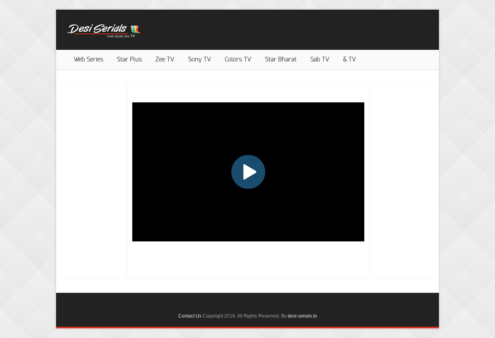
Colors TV (238, 59)
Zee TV (164, 59)
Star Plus (129, 59)
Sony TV (199, 59)
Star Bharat (281, 59)
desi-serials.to (302, 316)
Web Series (88, 59)
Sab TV (319, 59)
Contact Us (189, 316)
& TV (349, 59)
